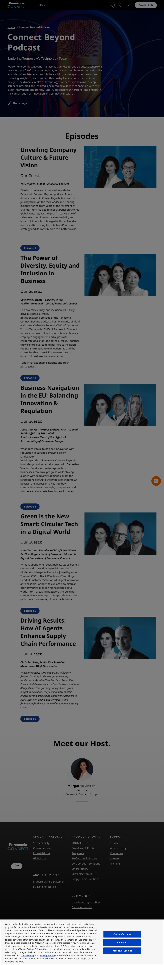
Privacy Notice (47, 955)
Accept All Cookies (122, 950)
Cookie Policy (27, 955)
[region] (82, 942)
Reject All (122, 942)
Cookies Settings (122, 934)
